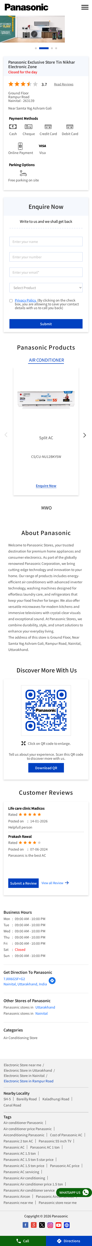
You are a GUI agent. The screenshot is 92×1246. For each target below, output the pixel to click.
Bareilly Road (27, 1099)
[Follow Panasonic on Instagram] (50, 1225)
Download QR (46, 767)
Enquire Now (46, 485)
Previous (7, 436)
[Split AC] (46, 400)
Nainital (41, 1013)
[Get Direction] (52, 983)
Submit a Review (23, 883)
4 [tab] (56, 48)
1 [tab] (36, 48)
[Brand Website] (67, 1225)
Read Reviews (63, 84)
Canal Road (12, 1105)
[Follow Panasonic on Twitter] (42, 1225)
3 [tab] (52, 48)
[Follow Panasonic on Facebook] (25, 1225)
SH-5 (7, 1099)
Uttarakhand (45, 1007)
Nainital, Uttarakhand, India (25, 984)
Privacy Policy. (26, 300)
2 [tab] (40, 48)
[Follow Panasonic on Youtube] (58, 1225)
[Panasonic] (27, 7)
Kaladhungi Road (55, 1099)
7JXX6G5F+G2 (14, 978)
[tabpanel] (46, 29)
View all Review (52, 883)
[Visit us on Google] (34, 1225)
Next (84, 436)
